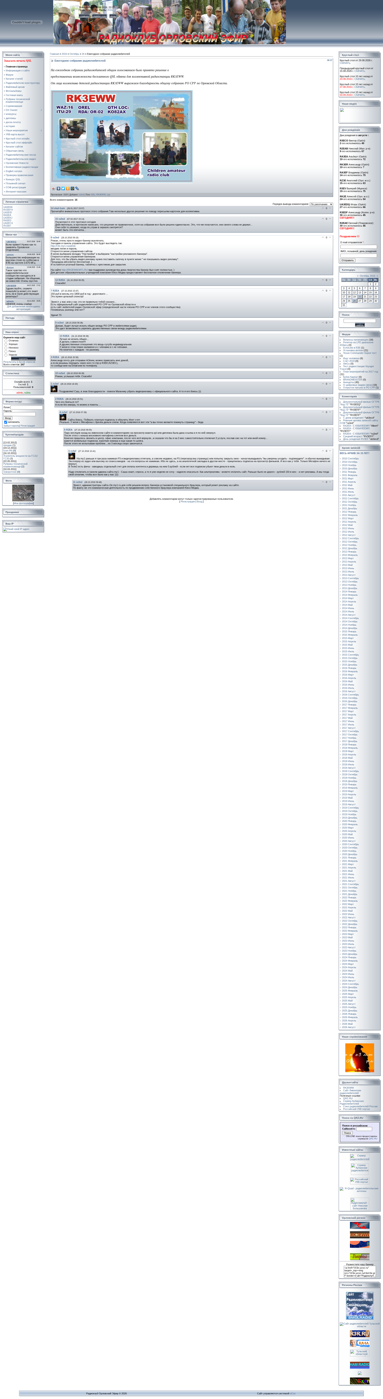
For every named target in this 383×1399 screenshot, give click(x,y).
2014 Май (347, 604)
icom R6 (7, 450)
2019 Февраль (350, 787)
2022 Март (348, 904)
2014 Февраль (350, 595)
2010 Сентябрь (350, 458)
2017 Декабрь (349, 741)
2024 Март (348, 964)
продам (7, 445)
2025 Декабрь (349, 1010)
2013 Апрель (349, 561)
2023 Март (348, 934)
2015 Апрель (349, 641)
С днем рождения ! (359, 417)
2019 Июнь (348, 801)
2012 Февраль (350, 515)
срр (108, 195)
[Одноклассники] (68, 188)
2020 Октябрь (350, 847)
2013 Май (347, 565)
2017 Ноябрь (349, 738)
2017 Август (349, 728)
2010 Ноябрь (349, 465)
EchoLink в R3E (351, 347)
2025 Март (348, 994)
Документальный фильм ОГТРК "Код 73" (359, 403)
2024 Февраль (350, 960)
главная (84, 16)
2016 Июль (348, 688)
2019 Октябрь (350, 811)
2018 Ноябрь (349, 777)
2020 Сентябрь (350, 844)
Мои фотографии (23, 503)
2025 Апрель (349, 997)
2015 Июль (348, 651)
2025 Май (347, 1000)
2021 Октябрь (350, 887)
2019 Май (347, 797)
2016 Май (347, 681)
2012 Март (348, 518)
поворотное (9, 471)
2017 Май (347, 718)
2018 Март (348, 751)
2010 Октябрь (350, 461)
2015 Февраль (350, 634)
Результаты (9, 362)
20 (359, 296)
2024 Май (347, 970)
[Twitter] (63, 188)
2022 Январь (349, 897)
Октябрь (74, 54)
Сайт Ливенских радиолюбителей (350, 1091)
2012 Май (347, 525)
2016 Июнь (348, 684)
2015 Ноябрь (349, 661)
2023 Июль (348, 944)
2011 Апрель (349, 481)
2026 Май (347, 1024)
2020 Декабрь (349, 854)
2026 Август (349, 1027)
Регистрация (28, 425)
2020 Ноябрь (349, 851)
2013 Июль (348, 571)
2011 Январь (349, 471)
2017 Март (348, 711)
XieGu (346, 363)
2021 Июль (348, 877)
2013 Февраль (350, 555)
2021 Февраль (350, 861)
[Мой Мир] (72, 188)
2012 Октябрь (350, 541)
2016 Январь (349, 668)
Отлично (13, 340)
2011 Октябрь (349, 501)
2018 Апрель (349, 754)
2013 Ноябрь (349, 585)
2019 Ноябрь (349, 814)
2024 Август (349, 980)
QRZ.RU (348, 1098)
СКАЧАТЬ (345, 63)
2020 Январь (349, 821)
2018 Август (349, 767)
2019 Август (349, 804)
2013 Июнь (348, 568)
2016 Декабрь (349, 701)
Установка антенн (353, 350)
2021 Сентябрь (350, 884)
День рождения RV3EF (361, 439)
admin (19, 392)
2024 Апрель (349, 967)
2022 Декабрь (349, 924)
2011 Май (347, 485)
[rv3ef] (55, 391)
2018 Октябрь (350, 774)
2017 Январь (349, 704)
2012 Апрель (349, 521)
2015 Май (347, 644)
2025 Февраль (350, 990)
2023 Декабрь (349, 954)
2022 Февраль (350, 900)
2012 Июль (348, 531)
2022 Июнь (348, 914)
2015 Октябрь (350, 658)
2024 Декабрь (349, 987)
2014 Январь (349, 591)
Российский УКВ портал (356, 1109)
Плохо (12, 351)
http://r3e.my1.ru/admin (63, 246)
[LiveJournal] (77, 188)
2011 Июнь (348, 488)
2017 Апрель (349, 714)
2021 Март (348, 864)
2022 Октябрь (350, 920)
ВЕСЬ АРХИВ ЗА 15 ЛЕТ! (354, 453)
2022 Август (349, 917)
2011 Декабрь (349, 508)
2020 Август (349, 841)
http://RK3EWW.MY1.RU (75, 269)
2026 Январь (349, 1014)
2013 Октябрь (350, 581)
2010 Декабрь (349, 468)
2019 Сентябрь (350, 807)
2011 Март (348, 478)
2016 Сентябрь (350, 694)
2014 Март (348, 598)
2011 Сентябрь (350, 498)
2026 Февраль (350, 1017)
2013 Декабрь (349, 588)
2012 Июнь (348, 528)
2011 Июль (348, 491)
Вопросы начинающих (355, 339)
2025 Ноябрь (349, 1007)
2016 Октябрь (350, 698)
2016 (64, 54)
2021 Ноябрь (349, 891)
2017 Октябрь (350, 734)
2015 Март (348, 638)
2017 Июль (348, 724)
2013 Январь (349, 551)
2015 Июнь (348, 648)
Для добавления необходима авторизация (23, 307)
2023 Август (349, 947)
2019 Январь (349, 784)
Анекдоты (348, 382)
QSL (93, 195)
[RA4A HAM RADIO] (359, 1346)
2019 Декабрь (349, 817)
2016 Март (348, 674)
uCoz (293, 1393)
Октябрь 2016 (367, 275)
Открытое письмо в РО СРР (359, 387)
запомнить (14, 422)
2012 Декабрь (349, 548)
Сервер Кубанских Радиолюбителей (352, 1102)
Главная (54, 54)
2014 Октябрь (350, 621)
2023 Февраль (350, 930)
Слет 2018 (349, 361)
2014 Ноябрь (349, 624)
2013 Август (349, 575)
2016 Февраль (350, 671)
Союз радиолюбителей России (360, 1106)
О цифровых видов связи (357, 385)
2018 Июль (348, 764)
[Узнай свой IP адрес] (16, 529)
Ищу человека (351, 358)
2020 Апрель (349, 831)
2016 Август (349, 691)
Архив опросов (26, 362)
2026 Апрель (349, 1020)
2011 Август (348, 495)
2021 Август (349, 881)
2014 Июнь (348, 608)
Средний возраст (358, 436)
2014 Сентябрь (350, 618)
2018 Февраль (350, 748)
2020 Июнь (348, 837)
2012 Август (349, 535)
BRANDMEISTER (352, 379)
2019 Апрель (349, 794)
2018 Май (347, 757)
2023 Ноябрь (349, 950)
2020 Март (348, 827)
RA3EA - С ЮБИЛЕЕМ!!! (360, 425)
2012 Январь (349, 511)
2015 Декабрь (349, 664)
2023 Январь (349, 927)
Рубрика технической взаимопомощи (15, 465)
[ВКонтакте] (58, 188)
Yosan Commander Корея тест (360, 353)
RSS (110, 10)
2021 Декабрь (349, 894)
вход (113, 16)
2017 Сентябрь (350, 731)
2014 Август (349, 614)
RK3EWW (101, 195)
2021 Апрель (349, 867)
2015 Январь (349, 631)
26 (83, 54)
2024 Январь (349, 957)
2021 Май (347, 871)
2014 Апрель (349, 601)
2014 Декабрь (349, 628)
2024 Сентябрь (350, 984)
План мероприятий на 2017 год (360, 371)
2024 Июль (348, 977)
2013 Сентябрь (350, 578)
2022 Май (347, 910)
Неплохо (13, 347)
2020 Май (347, 834)
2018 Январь (349, 744)
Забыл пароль (11, 425)
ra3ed (81, 195)
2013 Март (348, 558)
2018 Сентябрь (350, 771)
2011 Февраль (350, 475)
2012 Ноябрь (349, 545)
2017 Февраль (350, 708)
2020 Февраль (350, 824)
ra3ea (27, 392)
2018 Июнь (348, 761)
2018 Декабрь (349, 781)
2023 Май (347, 937)
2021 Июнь (348, 874)
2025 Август (349, 1004)
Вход (199, 501)
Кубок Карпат (350, 377)
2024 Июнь (348, 974)
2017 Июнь (348, 721)
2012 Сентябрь (350, 538)
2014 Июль (348, 611)
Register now (99, 16)
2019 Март (348, 791)
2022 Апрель (349, 907)
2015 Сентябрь (350, 654)
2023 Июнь (348, 940)
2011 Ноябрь (349, 505)
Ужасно (13, 354)
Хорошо (13, 344)
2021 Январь (349, 857)
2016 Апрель (349, 678)
